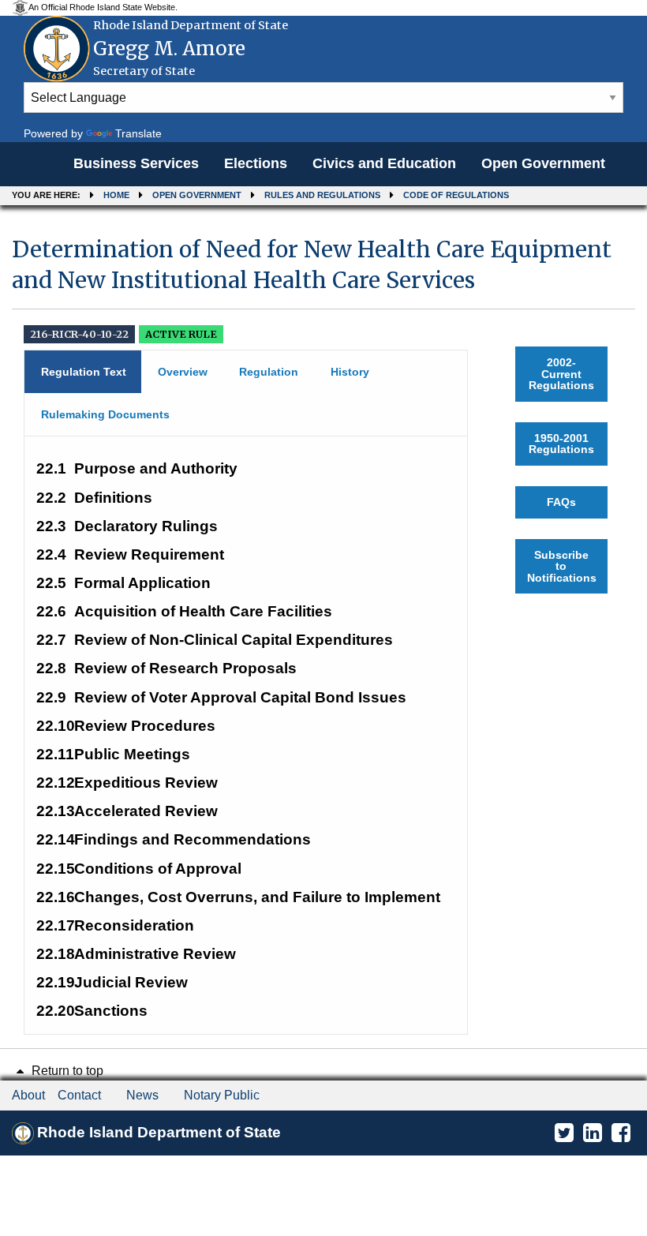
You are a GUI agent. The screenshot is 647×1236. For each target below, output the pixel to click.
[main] (323, 629)
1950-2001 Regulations (561, 443)
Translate (138, 133)
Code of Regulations (456, 195)
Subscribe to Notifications (562, 566)
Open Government (543, 163)
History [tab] (350, 371)
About (28, 1095)
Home (116, 195)
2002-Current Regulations (561, 373)
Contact (79, 1095)
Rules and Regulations (322, 195)
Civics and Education (384, 163)
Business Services (136, 163)
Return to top (65, 1070)
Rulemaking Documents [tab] (105, 414)
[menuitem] (136, 164)
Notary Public (222, 1095)
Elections (255, 163)
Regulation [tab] (268, 371)
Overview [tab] (183, 371)
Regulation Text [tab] (83, 371)
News (142, 1095)
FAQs (561, 502)
